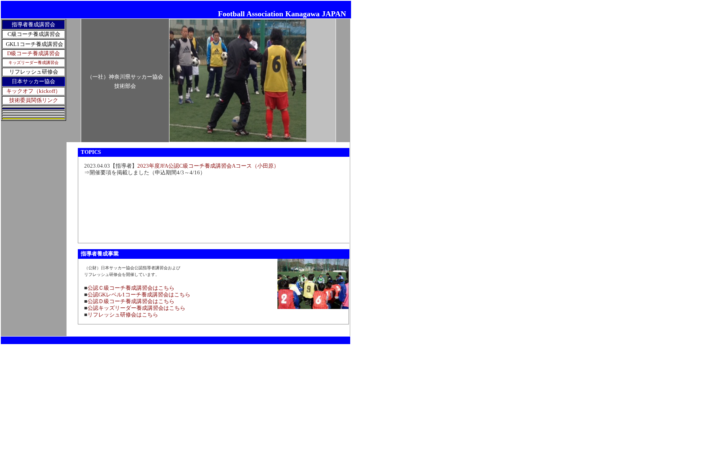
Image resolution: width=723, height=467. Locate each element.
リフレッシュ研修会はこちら (122, 314)
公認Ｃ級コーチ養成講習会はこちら (130, 288)
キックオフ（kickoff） (33, 91)
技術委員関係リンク (33, 100)
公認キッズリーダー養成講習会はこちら (136, 308)
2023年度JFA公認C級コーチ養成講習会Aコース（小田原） (208, 166)
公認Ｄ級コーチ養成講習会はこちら (130, 301)
